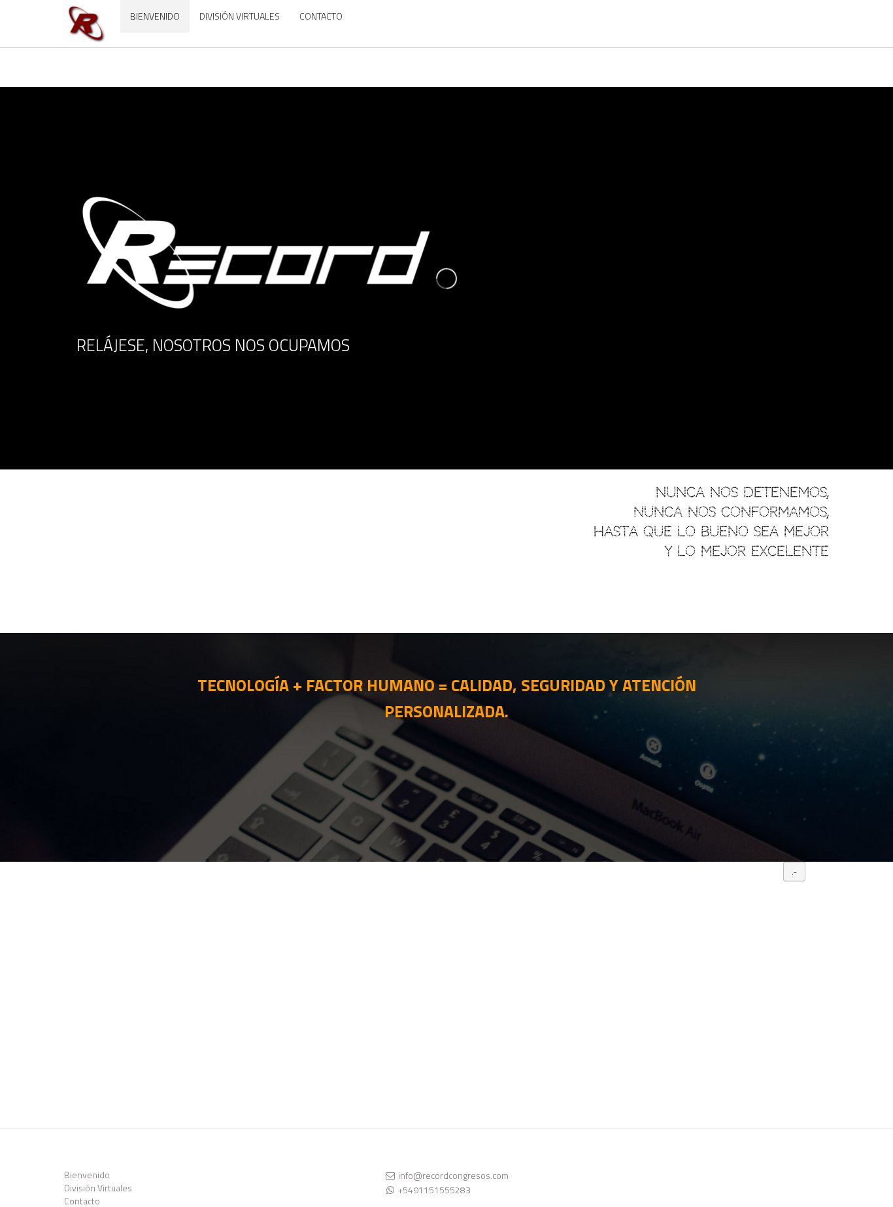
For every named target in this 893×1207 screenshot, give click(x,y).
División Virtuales (98, 1188)
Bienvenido (87, 1175)
